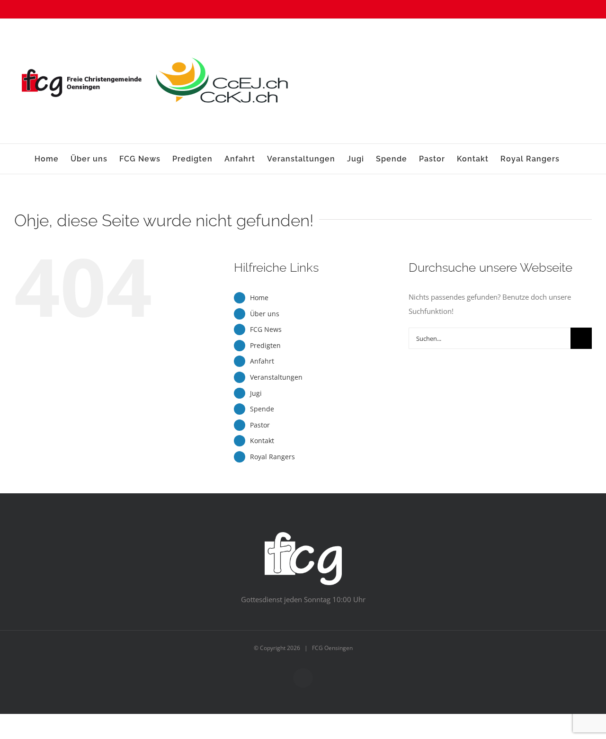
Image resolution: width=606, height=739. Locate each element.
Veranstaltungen (276, 377)
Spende (262, 408)
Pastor (260, 424)
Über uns (264, 313)
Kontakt (262, 440)
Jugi (256, 393)
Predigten (265, 345)
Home (259, 297)
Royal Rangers (272, 456)
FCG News (266, 329)
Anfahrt (262, 360)
